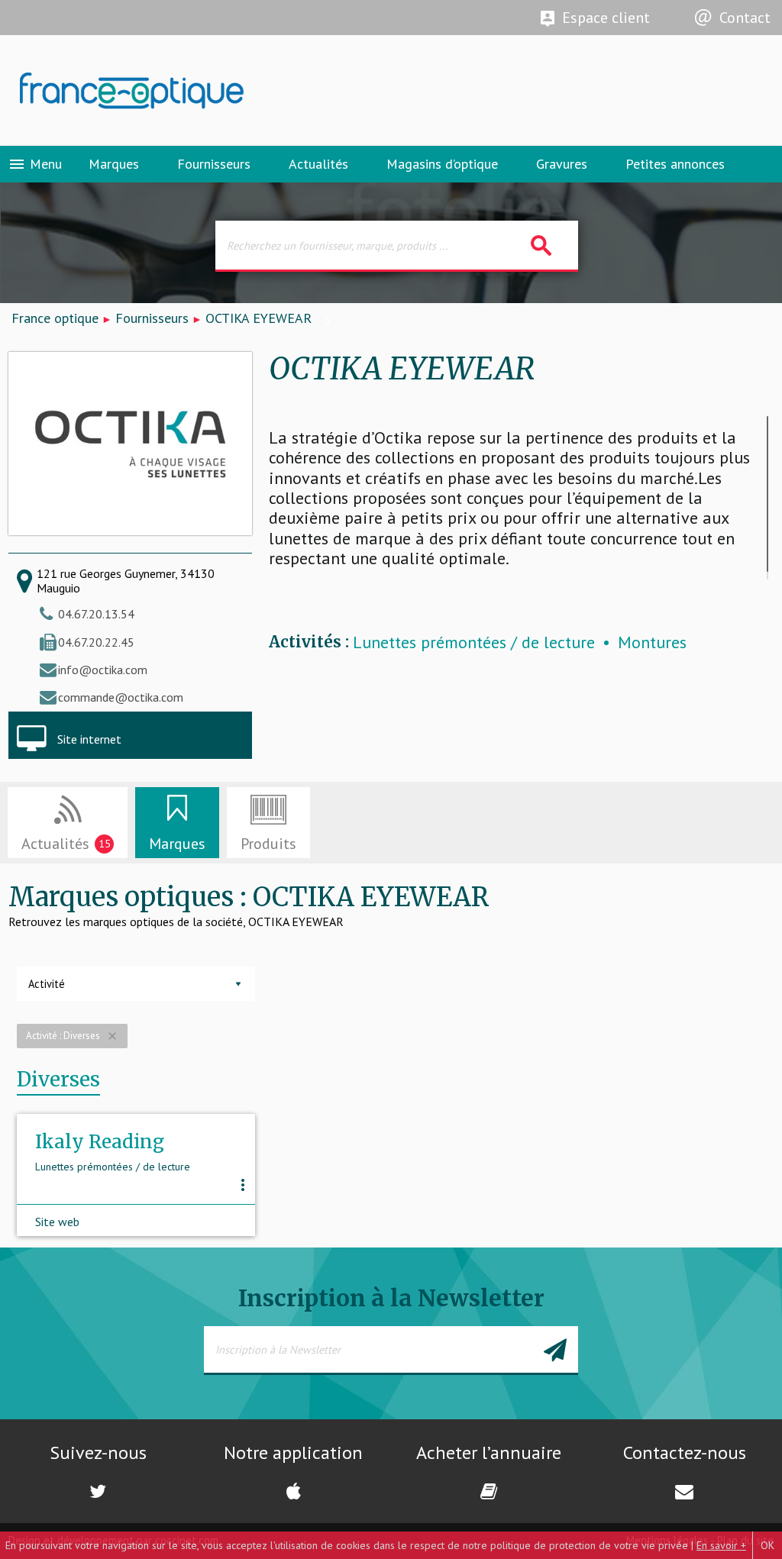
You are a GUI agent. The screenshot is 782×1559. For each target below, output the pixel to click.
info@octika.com (102, 669)
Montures (652, 642)
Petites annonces (675, 164)
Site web (57, 1221)
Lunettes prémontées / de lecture (474, 642)
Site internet (89, 739)
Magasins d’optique (442, 164)
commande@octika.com (120, 697)
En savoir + (721, 1545)
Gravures (561, 164)
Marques (114, 164)
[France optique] (195, 91)
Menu (35, 164)
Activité (46, 983)
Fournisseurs (213, 164)
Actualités (318, 164)
